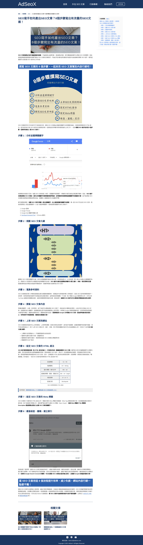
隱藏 (107, 18)
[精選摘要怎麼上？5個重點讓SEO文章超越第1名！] (55, 517)
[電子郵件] (76, 537)
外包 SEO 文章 (78, 4)
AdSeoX (27, 4)
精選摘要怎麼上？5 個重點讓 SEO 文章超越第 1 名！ (41, 390)
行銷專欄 (93, 4)
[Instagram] (67, 537)
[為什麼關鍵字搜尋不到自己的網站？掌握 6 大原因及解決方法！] (29, 517)
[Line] (71, 537)
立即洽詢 (120, 4)
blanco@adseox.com (75, 540)
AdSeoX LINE (87, 493)
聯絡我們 (108, 4)
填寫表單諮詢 (24, 495)
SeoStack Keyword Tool (28, 215)
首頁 (65, 4)
